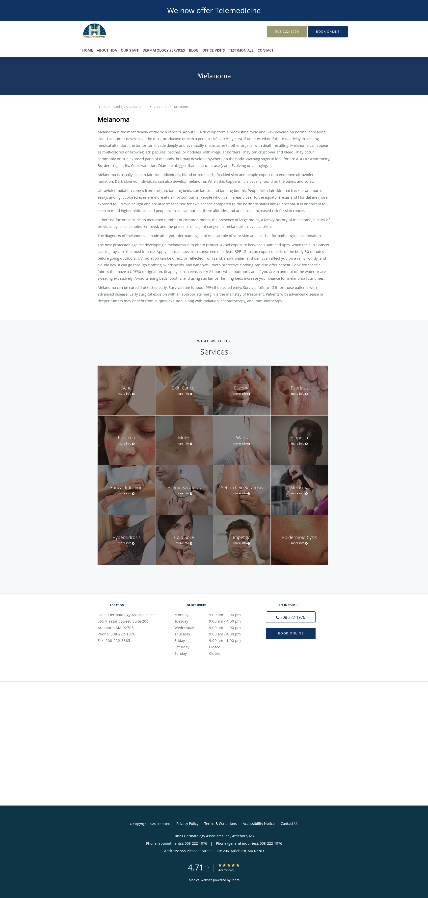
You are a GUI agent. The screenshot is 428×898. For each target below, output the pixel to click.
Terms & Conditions (220, 823)
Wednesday (207, 627)
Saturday (197, 646)
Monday (207, 614)
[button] (328, 31)
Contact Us (289, 823)
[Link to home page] (87, 32)
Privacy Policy (187, 823)
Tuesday (207, 621)
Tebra (235, 880)
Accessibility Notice (259, 823)
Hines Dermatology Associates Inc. (122, 106)
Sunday (197, 653)
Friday (207, 640)
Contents (161, 106)
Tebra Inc (163, 823)
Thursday (207, 633)
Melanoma (181, 106)
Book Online (291, 633)
